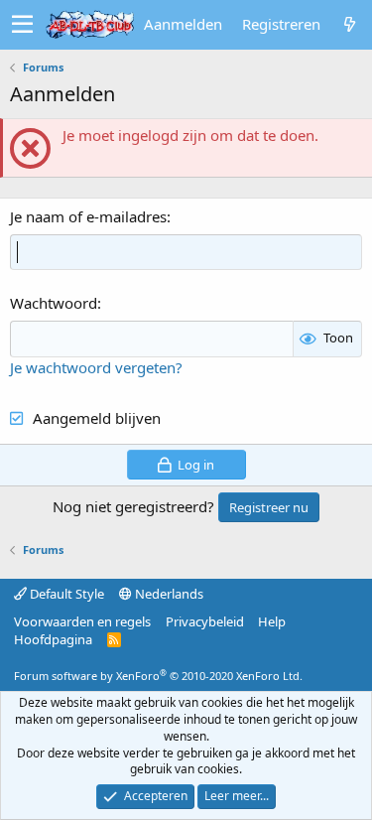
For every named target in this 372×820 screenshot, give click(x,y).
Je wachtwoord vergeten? (96, 367)
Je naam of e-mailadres (88, 216)
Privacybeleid (205, 621)
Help (272, 621)
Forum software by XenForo (158, 675)
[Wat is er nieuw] (349, 24)
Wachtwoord (53, 303)
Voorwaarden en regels (82, 621)
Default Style (65, 594)
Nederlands (167, 594)
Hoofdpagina (53, 639)
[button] (22, 25)
